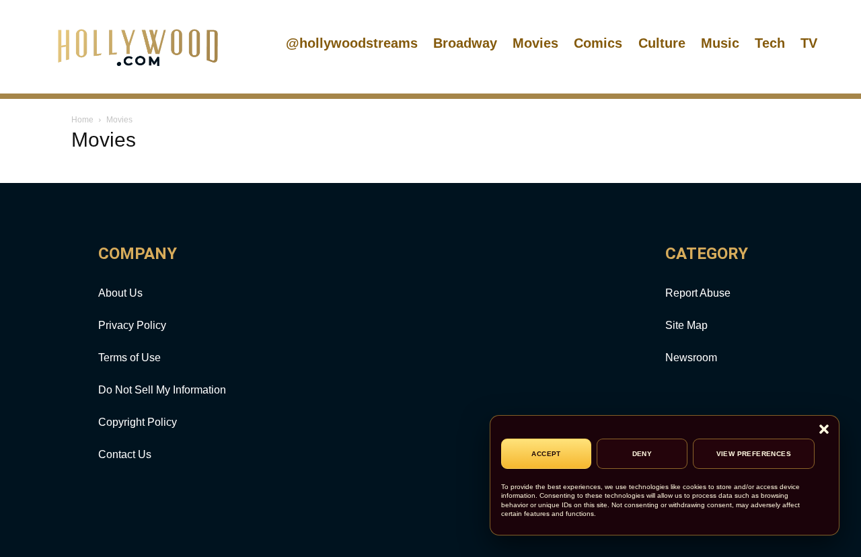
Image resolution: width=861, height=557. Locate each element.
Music (720, 43)
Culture (661, 43)
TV (808, 43)
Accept (545, 453)
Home (82, 119)
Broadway (465, 43)
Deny (642, 453)
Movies (535, 43)
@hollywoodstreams (352, 43)
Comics (598, 43)
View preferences (753, 453)
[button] (824, 430)
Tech (770, 43)
